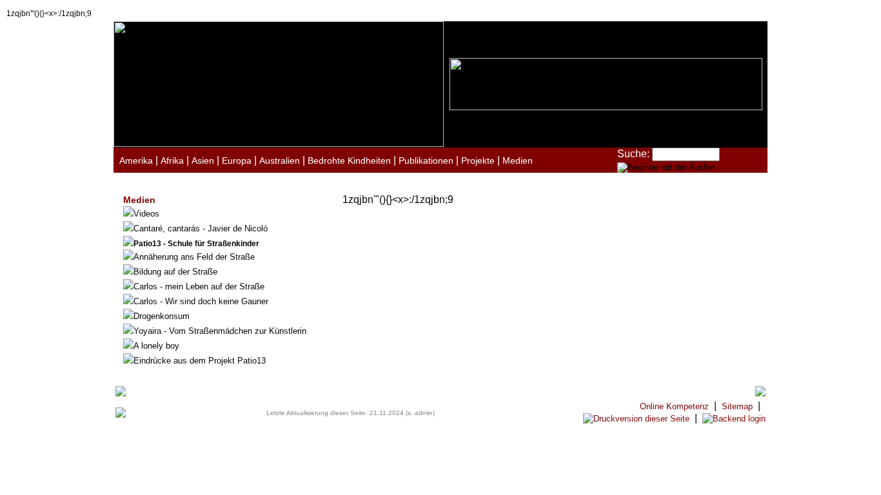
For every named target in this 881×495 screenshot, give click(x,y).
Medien (517, 160)
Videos (146, 213)
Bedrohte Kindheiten (349, 160)
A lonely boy (156, 346)
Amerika (136, 160)
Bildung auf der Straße (175, 272)
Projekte (478, 160)
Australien (279, 160)
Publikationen (426, 160)
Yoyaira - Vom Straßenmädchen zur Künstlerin (220, 331)
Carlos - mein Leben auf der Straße (199, 286)
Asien (203, 160)
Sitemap (737, 406)
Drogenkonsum (162, 316)
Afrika (172, 160)
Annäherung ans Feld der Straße (194, 257)
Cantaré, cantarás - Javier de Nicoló (201, 228)
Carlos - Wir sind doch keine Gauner (201, 301)
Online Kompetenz (674, 406)
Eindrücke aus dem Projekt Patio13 (200, 360)
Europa (237, 160)
